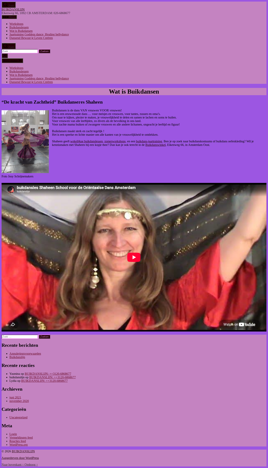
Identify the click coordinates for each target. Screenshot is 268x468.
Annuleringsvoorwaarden (25, 353)
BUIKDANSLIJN (13, 9)
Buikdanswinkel (155, 144)
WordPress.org (18, 444)
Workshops (16, 23)
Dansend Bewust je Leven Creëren (31, 38)
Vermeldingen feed (21, 437)
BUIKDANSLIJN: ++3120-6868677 (48, 373)
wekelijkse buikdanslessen (86, 141)
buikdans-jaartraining (149, 141)
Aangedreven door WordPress (20, 458)
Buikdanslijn (17, 357)
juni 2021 (15, 397)
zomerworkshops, (115, 141)
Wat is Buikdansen (21, 31)
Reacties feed (17, 441)
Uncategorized (18, 417)
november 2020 (19, 401)
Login (13, 434)
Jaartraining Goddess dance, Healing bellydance (39, 34)
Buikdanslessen (19, 27)
